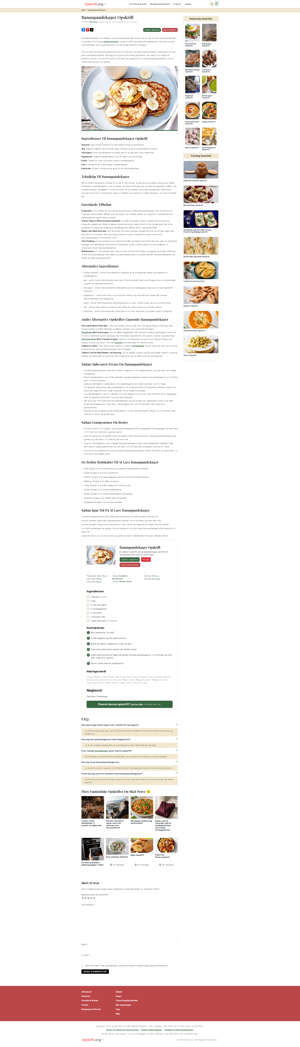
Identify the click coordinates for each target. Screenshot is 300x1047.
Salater (119, 992)
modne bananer (111, 41)
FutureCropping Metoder (127, 1000)
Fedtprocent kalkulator (179, 1030)
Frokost (177, 4)
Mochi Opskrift (192, 148)
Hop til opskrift (170, 30)
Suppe (188, 4)
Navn (84, 944)
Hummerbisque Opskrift (192, 123)
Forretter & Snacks (138, 4)
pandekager (101, 751)
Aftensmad (86, 992)
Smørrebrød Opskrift (190, 45)
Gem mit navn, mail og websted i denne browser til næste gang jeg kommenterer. (126, 965)
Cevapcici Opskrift (206, 71)
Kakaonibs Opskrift (207, 45)
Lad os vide (137, 704)
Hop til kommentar (130, 565)
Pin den (146, 559)
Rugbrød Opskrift (189, 97)
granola (119, 342)
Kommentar (88, 905)
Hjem (83, 10)
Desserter (85, 996)
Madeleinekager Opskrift (192, 71)
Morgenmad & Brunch (160, 4)
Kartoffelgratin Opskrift (209, 149)
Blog (118, 1014)
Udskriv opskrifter (152, 30)
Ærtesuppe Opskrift (207, 97)
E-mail (85, 955)
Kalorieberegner (152, 1030)
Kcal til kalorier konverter (123, 1030)
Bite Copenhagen (123, 1005)
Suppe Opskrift (209, 122)
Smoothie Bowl (88, 339)
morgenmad (138, 346)
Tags (118, 1009)
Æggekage (86, 332)
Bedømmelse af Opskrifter (94, 894)
